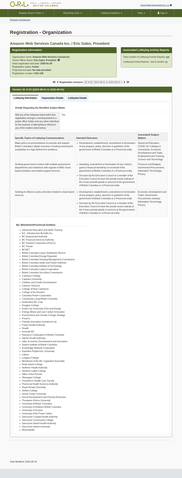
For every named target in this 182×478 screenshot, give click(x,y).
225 (167, 57)
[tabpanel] (91, 267)
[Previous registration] (58, 82)
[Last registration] (128, 82)
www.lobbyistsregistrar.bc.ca (154, 5)
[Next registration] (124, 82)
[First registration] (54, 82)
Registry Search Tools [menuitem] (30, 13)
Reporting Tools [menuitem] (71, 13)
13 (166, 62)
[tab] (25, 98)
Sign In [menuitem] (163, 13)
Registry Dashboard (20, 20)
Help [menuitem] (140, 13)
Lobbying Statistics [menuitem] (110, 13)
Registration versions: (71, 82)
